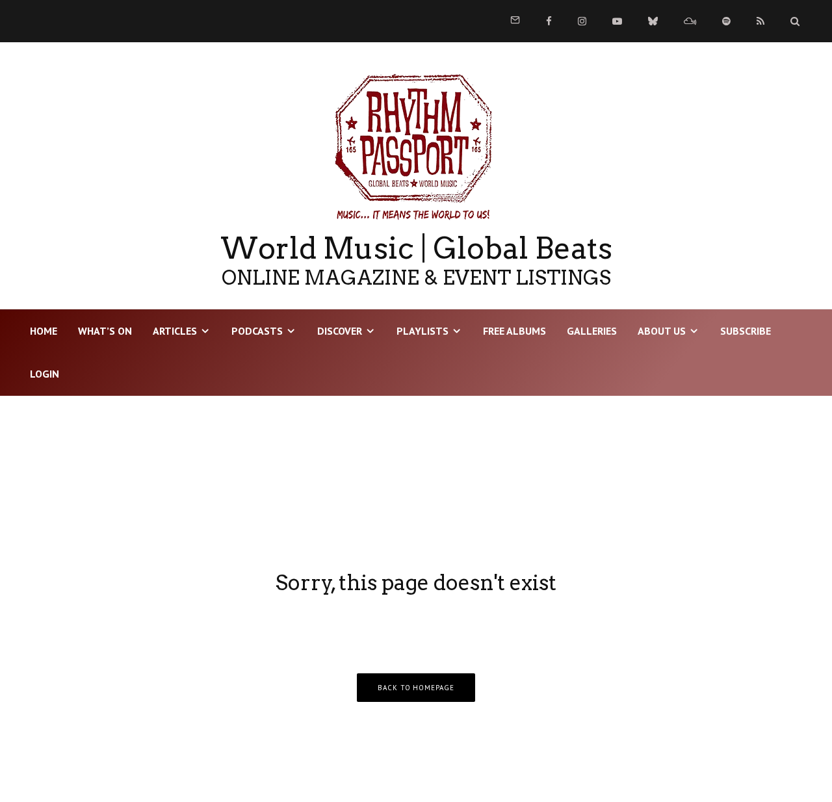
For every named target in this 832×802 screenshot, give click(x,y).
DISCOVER (339, 330)
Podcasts (257, 330)
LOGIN (44, 373)
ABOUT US (662, 330)
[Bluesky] (653, 21)
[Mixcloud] (690, 21)
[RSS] (760, 21)
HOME (43, 330)
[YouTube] (617, 21)
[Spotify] (726, 21)
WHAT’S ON (105, 330)
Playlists (422, 330)
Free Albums (514, 330)
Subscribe (745, 330)
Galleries (592, 330)
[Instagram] (582, 21)
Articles (175, 330)
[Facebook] (549, 21)
